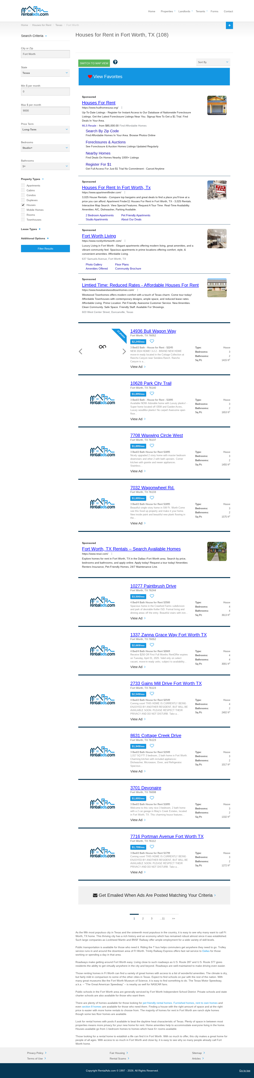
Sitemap (197, 1052)
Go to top (244, 1070)
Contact (228, 11)
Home (151, 11)
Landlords (184, 11)
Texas (58, 25)
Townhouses (34, 219)
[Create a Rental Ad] (229, 25)
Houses (31, 205)
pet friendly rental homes (157, 1002)
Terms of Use (35, 1058)
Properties (167, 11)
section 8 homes (91, 1006)
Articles (196, 1058)
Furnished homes (183, 1002)
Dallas (206, 950)
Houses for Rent (41, 25)
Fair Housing (117, 1052)
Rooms (31, 214)
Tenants (200, 11)
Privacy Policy (35, 1052)
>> (173, 918)
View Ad (136, 367)
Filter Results (45, 248)
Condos (31, 195)
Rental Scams (118, 1058)
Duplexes (32, 200)
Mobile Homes (35, 209)
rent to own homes (207, 1002)
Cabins (31, 190)
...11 (162, 918)
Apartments (33, 185)
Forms (214, 11)
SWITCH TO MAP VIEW (94, 63)
